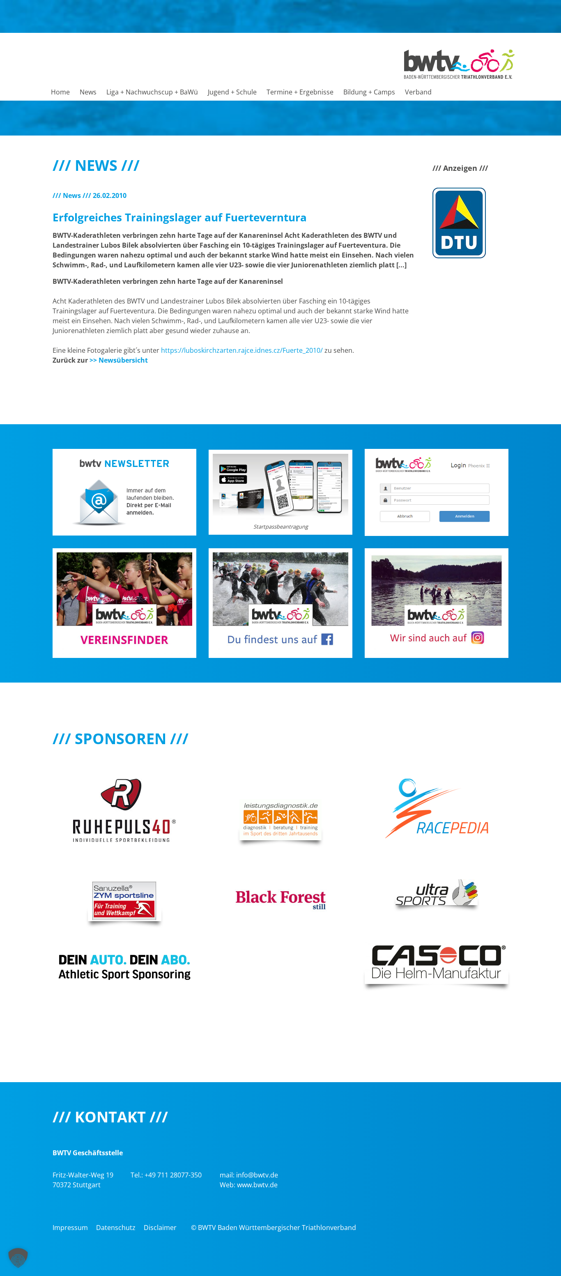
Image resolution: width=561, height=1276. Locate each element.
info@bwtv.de (257, 1174)
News (88, 92)
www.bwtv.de (257, 1184)
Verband (418, 92)
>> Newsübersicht (119, 360)
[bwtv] (459, 63)
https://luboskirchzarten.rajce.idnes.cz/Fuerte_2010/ (242, 350)
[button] (18, 1258)
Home (60, 92)
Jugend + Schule (232, 92)
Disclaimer (160, 1227)
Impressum (70, 1227)
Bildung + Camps (369, 92)
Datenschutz (116, 1227)
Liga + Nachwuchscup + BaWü (152, 92)
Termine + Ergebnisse (300, 92)
